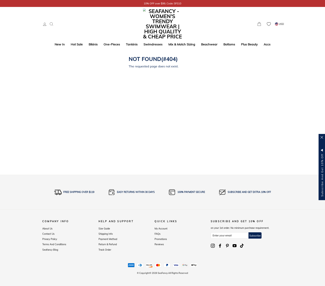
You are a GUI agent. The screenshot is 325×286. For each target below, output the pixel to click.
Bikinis (93, 44)
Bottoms (229, 44)
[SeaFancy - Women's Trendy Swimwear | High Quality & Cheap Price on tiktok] (242, 246)
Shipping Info (106, 233)
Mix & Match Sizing (181, 44)
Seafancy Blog (50, 249)
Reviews (159, 244)
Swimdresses (153, 44)
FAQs (157, 233)
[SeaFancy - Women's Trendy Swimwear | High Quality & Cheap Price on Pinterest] (227, 246)
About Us (47, 228)
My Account (161, 228)
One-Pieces (112, 44)
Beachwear (209, 44)
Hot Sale (77, 44)
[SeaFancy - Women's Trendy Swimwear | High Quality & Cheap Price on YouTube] (235, 246)
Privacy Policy (49, 239)
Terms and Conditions (54, 244)
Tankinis (132, 44)
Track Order (105, 249)
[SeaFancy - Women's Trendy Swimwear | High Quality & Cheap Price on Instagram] (213, 246)
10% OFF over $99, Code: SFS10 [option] (162, 3)
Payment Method (108, 239)
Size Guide (104, 228)
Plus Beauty (249, 44)
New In (60, 44)
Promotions (161, 239)
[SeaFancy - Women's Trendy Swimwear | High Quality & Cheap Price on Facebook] (220, 246)
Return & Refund (108, 244)
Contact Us (48, 233)
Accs (267, 44)
